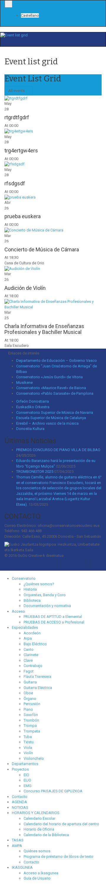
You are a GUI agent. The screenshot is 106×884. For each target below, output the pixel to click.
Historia (30, 589)
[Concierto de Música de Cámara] (33, 230)
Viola (28, 747)
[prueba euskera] (20, 197)
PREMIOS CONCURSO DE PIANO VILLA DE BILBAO (58, 450)
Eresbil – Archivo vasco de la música (47, 423)
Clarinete (31, 655)
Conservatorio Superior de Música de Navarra (54, 412)
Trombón (31, 720)
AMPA (17, 845)
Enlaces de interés (24, 353)
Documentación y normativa (47, 606)
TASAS (18, 840)
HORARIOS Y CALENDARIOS (35, 813)
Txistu (29, 742)
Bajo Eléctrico (35, 644)
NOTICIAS (20, 807)
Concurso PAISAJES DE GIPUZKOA (53, 791)
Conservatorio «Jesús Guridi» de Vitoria (49, 377)
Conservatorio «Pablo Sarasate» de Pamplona (54, 393)
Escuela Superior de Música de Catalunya (51, 418)
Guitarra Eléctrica (38, 687)
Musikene (24, 382)
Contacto (19, 796)
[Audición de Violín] (22, 268)
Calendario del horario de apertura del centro (61, 824)
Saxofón (31, 714)
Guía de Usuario (37, 878)
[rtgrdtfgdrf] (15, 98)
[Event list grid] (14, 35)
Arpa (28, 638)
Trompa (30, 725)
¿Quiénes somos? (39, 584)
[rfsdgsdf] (14, 164)
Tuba (28, 737)
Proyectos (20, 769)
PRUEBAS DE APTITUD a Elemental (53, 616)
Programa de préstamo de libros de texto (58, 856)
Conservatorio (24, 578)
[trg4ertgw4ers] (18, 131)
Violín (28, 753)
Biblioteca (32, 600)
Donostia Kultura (30, 428)
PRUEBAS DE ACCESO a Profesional (54, 622)
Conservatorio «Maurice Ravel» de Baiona (51, 388)
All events (17, 90)
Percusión (32, 704)
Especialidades (25, 627)
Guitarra (30, 682)
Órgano (30, 698)
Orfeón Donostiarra (32, 401)
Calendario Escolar (39, 818)
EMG (28, 786)
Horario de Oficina (39, 829)
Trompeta (32, 731)
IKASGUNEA (22, 867)
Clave (28, 660)
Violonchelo (34, 758)
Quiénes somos (37, 851)
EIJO (27, 780)
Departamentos (25, 764)
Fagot (29, 671)
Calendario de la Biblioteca (46, 835)
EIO (26, 775)
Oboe (28, 693)
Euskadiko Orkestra (32, 407)
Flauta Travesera (37, 676)
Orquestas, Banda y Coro (45, 595)
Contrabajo (33, 665)
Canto (29, 649)
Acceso (18, 611)
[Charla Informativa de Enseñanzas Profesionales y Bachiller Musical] (53, 304)
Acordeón (32, 633)
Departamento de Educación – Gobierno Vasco (56, 360)
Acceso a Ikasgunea (41, 873)
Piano (28, 709)
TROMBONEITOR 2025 (34, 471)
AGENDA (19, 802)
